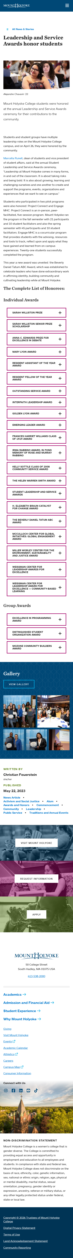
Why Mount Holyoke (19, 1019)
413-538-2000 (36, 976)
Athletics (8, 1054)
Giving (7, 1028)
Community (11, 809)
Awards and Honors (16, 805)
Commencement (47, 805)
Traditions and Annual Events (48, 812)
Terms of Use (11, 1234)
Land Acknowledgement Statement (25, 1241)
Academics (12, 994)
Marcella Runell (13, 158)
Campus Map (11, 1067)
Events (7, 1041)
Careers (8, 1060)
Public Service (12, 812)
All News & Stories (23, 29)
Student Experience (19, 1011)
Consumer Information (17, 1073)
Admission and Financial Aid (26, 1002)
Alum (50, 801)
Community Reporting (17, 1247)
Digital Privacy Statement (19, 1228)
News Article (11, 797)
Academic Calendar (15, 1048)
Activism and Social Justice (21, 801)
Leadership (33, 809)
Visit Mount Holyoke (15, 1035)
